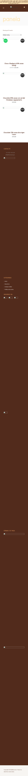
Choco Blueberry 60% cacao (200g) (14, 64)
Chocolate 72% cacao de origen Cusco (14, 133)
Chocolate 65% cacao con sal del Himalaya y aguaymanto (14, 99)
